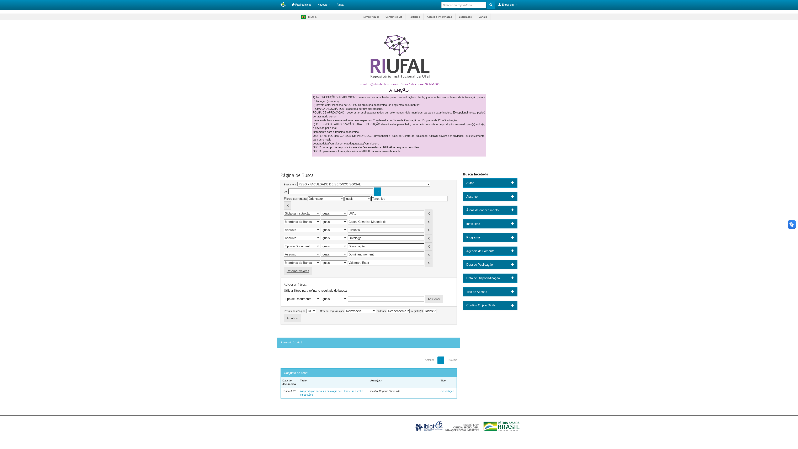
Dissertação (447, 391)
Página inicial (302, 4)
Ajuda (340, 4)
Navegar (323, 4)
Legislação (465, 17)
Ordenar (381, 311)
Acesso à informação (439, 17)
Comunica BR (393, 17)
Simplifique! (371, 17)
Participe (414, 17)
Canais (483, 17)
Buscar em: (290, 184)
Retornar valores (298, 271)
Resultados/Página (294, 311)
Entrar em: (508, 4)
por (286, 191)
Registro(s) (416, 311)
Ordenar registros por (332, 311)
